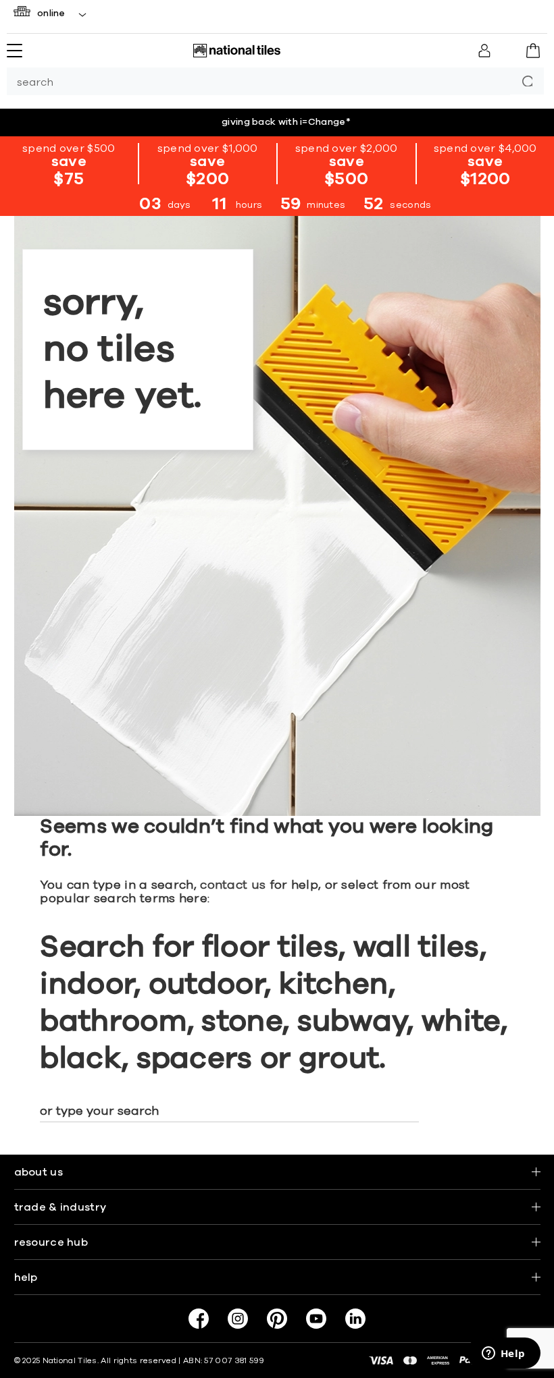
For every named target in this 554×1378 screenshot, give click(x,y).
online (51, 13)
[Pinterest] (277, 1318)
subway (352, 1022)
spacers (194, 1059)
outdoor (206, 984)
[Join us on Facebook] (198, 1318)
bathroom (113, 1022)
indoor (87, 984)
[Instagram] (238, 1318)
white (461, 1022)
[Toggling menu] (14, 50)
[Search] (527, 80)
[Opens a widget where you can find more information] (503, 1354)
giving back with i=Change (286, 122)
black (81, 1059)
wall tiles (416, 947)
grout (339, 1059)
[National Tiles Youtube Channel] (316, 1318)
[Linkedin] (355, 1318)
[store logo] (236, 50)
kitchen (333, 984)
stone (241, 1022)
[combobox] (258, 81)
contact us (233, 885)
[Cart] (533, 51)
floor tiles (270, 947)
